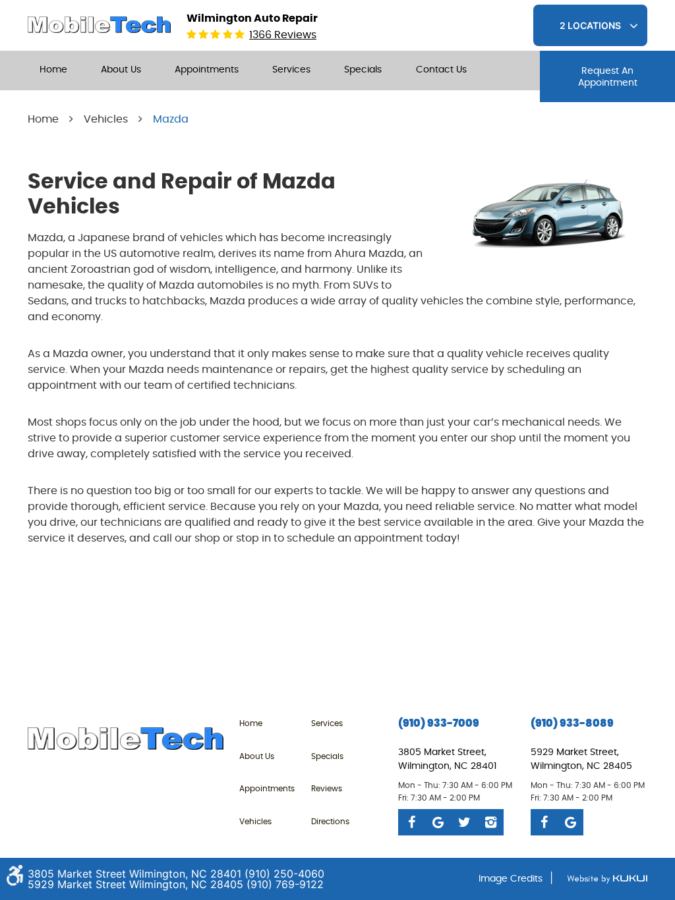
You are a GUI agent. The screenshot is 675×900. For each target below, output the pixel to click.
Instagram (490, 822)
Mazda (171, 119)
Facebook (411, 822)
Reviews (326, 789)
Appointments (207, 69)
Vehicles (106, 119)
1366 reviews (282, 35)
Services (291, 69)
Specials (363, 69)
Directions (330, 822)
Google (438, 822)
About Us (121, 69)
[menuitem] (53, 70)
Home (53, 69)
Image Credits (511, 879)
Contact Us (441, 69)
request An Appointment (607, 77)
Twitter (464, 822)
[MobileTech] (99, 24)
